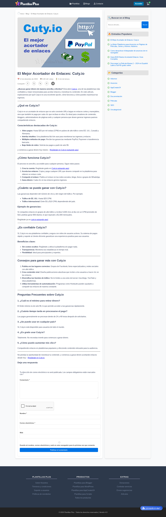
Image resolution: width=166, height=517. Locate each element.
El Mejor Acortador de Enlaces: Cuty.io (124, 40)
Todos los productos (83, 498)
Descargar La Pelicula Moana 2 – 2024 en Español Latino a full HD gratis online (129, 64)
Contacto (99, 4)
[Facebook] (27, 84)
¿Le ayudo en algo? (153, 508)
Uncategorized (115, 110)
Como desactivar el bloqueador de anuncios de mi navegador (128, 52)
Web (21, 433)
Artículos (124, 494)
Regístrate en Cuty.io (36, 358)
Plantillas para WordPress (83, 487)
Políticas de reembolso (41, 494)
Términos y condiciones (41, 487)
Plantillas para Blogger (83, 483)
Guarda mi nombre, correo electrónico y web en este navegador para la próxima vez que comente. (57, 445)
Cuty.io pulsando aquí (60, 168)
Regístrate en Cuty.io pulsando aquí (64, 150)
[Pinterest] (46, 84)
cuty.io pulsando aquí (39, 220)
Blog (27, 14)
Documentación (116, 96)
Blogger (113, 92)
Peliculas (113, 101)
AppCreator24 (115, 87)
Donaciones (124, 483)
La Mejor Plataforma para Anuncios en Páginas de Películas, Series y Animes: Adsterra (128, 45)
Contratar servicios (124, 487)
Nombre (23, 413)
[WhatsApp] (40, 84)
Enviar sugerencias (124, 490)
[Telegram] (53, 84)
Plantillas (75, 4)
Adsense (113, 79)
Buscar (145, 25)
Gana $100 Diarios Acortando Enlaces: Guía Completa (126, 58)
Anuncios (113, 83)
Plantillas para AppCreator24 (83, 490)
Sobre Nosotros (41, 483)
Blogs (87, 4)
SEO (112, 105)
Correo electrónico (27, 423)
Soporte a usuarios (41, 490)
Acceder (138, 4)
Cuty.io (74, 89)
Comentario (25, 380)
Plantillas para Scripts (83, 494)
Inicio (22, 14)
